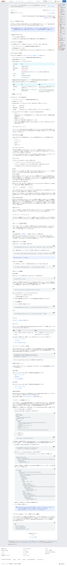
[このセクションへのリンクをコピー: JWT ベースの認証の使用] (28, 223)
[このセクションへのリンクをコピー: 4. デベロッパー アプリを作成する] (27, 97)
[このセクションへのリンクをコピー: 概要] (16, 232)
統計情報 (16, 376)
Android (14, 559)
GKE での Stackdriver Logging (20, 342)
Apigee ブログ (47, 553)
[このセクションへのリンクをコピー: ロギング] (19, 324)
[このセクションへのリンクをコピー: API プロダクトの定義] (24, 135)
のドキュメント (48, 17)
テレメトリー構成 (18, 388)
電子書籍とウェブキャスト (5, 555)
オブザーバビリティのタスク (20, 386)
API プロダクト (15, 129)
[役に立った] (53, 10)
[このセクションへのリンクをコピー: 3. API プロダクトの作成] (23, 53)
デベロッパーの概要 (48, 550)
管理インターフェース (19, 374)
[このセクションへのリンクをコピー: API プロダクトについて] (27, 126)
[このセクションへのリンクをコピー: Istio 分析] (18, 382)
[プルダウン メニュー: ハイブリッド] (33, 1)
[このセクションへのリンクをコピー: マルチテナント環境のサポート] (31, 400)
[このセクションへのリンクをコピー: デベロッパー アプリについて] (30, 214)
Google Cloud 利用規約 (17, 563)
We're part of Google (4, 550)
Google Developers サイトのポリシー (27, 542)
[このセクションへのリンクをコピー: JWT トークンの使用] (23, 261)
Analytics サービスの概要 (31, 396)
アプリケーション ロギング (20, 338)
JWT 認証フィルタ (24, 234)
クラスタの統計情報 (18, 378)
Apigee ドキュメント (13, 10)
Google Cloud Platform (31, 559)
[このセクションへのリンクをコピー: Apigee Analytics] (21, 391)
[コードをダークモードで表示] (53, 246)
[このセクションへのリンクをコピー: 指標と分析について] (25, 363)
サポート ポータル (26, 555)
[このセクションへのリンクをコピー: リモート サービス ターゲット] (25, 147)
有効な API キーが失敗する (18, 320)
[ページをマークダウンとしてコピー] (21, 13)
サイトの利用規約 (10, 563)
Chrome (19, 559)
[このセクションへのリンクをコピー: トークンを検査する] (23, 302)
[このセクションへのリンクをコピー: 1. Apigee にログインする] (23, 34)
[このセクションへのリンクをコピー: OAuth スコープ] (21, 207)
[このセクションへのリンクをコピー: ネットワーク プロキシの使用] (30, 346)
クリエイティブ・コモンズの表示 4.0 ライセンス (30, 541)
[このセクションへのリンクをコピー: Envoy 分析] (19, 370)
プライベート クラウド (19, 1)
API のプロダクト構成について (33, 55)
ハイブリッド (29, 1)
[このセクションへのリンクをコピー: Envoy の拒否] (19, 273)
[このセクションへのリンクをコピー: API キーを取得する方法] (25, 21)
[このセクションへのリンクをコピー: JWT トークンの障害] (23, 271)
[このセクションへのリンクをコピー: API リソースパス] (20, 158)
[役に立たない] (54, 10)
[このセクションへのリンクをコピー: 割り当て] (17, 169)
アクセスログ (17, 340)
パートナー (3, 553)
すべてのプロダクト (40, 559)
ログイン (64, 1)
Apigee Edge (11, 1)
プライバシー (3, 563)
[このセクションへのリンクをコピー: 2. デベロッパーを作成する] (24, 42)
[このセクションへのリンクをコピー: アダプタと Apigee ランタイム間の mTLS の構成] (40, 514)
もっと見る (38, 1)
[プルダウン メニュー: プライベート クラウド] (24, 1)
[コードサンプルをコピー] (54, 246)
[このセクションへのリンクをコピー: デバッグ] (18, 318)
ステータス (25, 553)
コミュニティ (25, 550)
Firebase (24, 559)
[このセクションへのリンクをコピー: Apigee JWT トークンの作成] (27, 241)
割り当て (23, 77)
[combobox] (48, 1)
